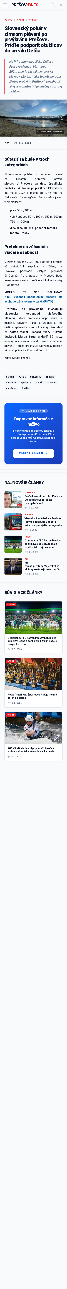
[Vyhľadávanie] (53, 5)
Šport (20, 20)
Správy (33, 20)
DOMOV (8, 20)
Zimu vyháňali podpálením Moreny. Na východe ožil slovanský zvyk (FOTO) (33, 299)
